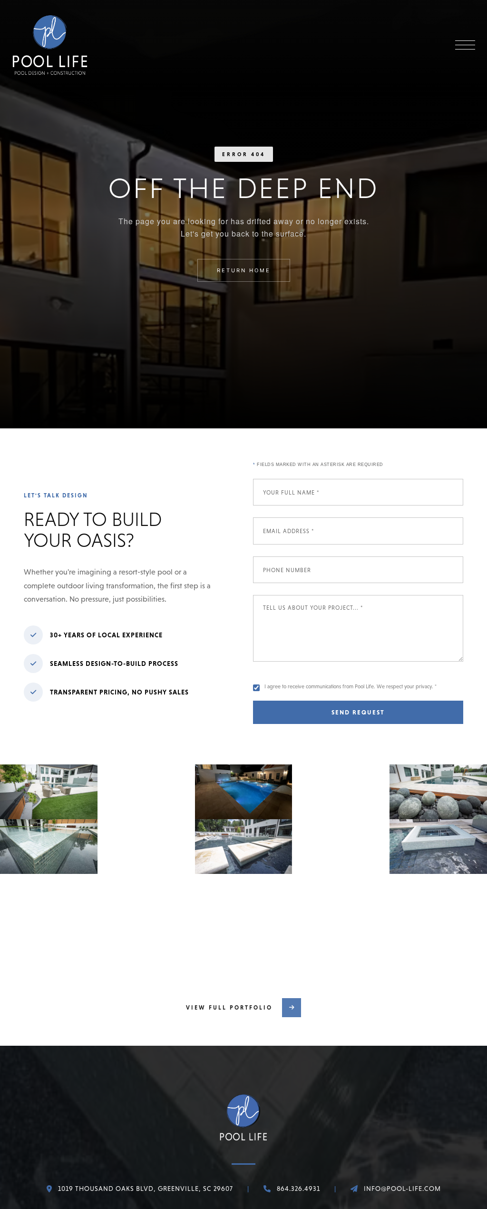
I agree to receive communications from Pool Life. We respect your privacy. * (350, 686)
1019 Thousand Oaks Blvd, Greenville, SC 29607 (145, 1078)
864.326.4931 (298, 1078)
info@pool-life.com (402, 1078)
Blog (160, 1169)
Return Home (244, 270)
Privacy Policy (205, 1169)
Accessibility (262, 1169)
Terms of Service (307, 1186)
